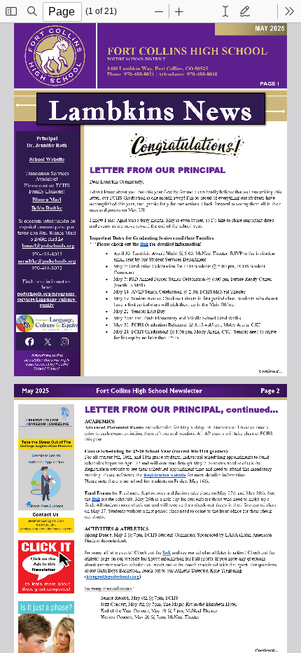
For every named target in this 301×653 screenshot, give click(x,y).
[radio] (225, 11)
